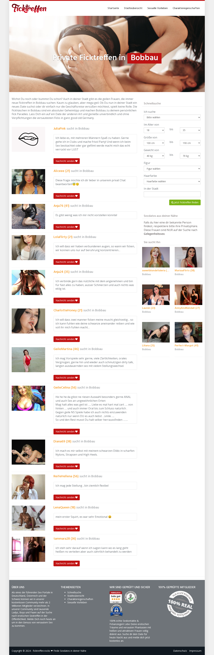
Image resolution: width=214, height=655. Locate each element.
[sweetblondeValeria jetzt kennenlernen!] (156, 257)
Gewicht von (151, 150)
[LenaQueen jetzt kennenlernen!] (28, 518)
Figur (147, 163)
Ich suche (149, 112)
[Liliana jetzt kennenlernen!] (156, 332)
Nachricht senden (65, 161)
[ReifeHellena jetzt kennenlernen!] (28, 486)
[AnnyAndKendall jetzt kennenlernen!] (188, 294)
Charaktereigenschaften (186, 8)
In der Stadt (151, 188)
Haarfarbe (150, 176)
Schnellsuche (74, 592)
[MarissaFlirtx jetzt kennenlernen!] (188, 257)
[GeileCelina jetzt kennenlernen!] (28, 398)
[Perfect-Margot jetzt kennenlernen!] (188, 332)
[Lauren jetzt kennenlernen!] (156, 294)
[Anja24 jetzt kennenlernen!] (28, 282)
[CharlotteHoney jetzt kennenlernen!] (28, 321)
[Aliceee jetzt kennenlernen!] (28, 181)
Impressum (195, 650)
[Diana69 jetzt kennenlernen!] (28, 452)
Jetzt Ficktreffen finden (186, 202)
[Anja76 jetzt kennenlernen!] (28, 216)
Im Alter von (151, 124)
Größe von (150, 137)
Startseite (113, 8)
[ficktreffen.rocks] (29, 8)
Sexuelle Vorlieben (157, 8)
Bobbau (83, 129)
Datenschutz (180, 650)
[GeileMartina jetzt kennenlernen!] (28, 359)
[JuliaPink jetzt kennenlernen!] (28, 139)
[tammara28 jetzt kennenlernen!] (28, 549)
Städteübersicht (133, 8)
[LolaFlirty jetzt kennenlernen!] (28, 247)
